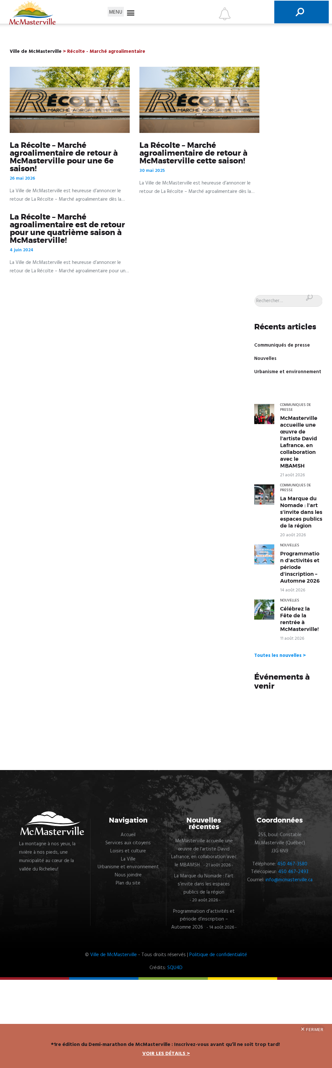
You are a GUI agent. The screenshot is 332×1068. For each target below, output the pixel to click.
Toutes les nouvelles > (280, 655)
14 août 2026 (292, 590)
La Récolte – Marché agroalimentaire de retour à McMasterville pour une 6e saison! (64, 157)
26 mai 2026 (22, 178)
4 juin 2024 (21, 250)
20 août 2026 (293, 535)
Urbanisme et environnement (287, 372)
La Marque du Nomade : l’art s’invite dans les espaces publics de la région (301, 512)
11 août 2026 (292, 638)
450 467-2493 (293, 872)
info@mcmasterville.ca (289, 880)
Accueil (128, 835)
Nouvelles (265, 358)
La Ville (128, 859)
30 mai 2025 (152, 170)
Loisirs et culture (128, 851)
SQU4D (175, 968)
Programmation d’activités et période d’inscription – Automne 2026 (300, 567)
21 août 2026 (292, 475)
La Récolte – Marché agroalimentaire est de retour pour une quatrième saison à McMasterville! (67, 228)
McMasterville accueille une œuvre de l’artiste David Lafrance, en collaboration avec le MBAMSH (298, 442)
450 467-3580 (292, 864)
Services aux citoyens (128, 843)
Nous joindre (128, 875)
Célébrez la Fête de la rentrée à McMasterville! (299, 619)
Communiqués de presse (282, 345)
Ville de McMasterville (113, 955)
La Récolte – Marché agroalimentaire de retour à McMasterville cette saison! (193, 153)
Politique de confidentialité (218, 955)
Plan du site (128, 883)
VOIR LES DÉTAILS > (166, 1054)
